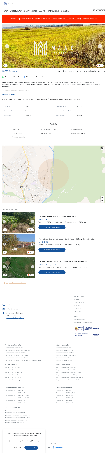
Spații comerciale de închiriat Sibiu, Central (17, 417)
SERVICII (77, 299)
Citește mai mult (8, 94)
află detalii (30, 433)
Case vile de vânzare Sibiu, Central (66, 355)
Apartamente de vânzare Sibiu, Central (16, 357)
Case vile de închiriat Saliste (64, 400)
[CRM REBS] (57, 447)
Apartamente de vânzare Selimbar (15, 352)
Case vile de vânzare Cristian (64, 360)
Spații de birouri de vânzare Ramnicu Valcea (69, 380)
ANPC (76, 316)
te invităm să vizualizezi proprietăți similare (74, 18)
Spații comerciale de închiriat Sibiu (15, 412)
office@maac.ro (12, 309)
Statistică (25, 441)
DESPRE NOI (79, 302)
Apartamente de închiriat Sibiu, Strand (16, 403)
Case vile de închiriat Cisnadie (64, 403)
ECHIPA (77, 305)
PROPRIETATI (79, 296)
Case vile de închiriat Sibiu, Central (66, 393)
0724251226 (10, 305)
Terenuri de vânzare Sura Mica (14, 370)
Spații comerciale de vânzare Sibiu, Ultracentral (70, 375)
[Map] (53, 174)
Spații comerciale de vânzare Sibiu (66, 367)
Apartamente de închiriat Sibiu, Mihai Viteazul (18, 398)
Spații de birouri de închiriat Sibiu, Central (17, 415)
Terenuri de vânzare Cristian (13, 377)
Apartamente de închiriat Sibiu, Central (16, 393)
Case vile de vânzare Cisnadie (64, 357)
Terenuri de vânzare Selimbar (13, 372)
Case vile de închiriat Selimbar (65, 395)
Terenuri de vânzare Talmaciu (36, 99)
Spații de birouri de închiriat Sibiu (14, 410)
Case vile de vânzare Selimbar (65, 350)
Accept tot (31, 448)
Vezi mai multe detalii (52, 227)
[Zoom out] (102, 200)
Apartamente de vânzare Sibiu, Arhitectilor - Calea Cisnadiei (23, 360)
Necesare (14, 441)
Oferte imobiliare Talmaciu (12, 99)
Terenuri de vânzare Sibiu (12, 367)
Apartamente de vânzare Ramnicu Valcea (17, 350)
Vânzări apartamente (13, 345)
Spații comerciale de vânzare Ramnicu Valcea (69, 377)
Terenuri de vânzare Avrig (12, 380)
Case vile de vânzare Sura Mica (65, 352)
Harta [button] (101, 65)
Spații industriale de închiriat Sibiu (15, 422)
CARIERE (77, 311)
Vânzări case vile (62, 345)
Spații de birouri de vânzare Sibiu (66, 370)
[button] (7, 46)
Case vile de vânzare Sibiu (63, 347)
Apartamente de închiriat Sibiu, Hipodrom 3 (18, 395)
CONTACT (77, 308)
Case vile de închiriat (64, 388)
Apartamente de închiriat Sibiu (14, 390)
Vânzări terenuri (11, 365)
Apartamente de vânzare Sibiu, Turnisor (17, 355)
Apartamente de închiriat (14, 388)
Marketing (35, 441)
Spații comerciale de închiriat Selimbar (16, 420)
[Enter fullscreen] (102, 148)
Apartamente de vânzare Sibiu (14, 347)
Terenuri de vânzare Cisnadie (13, 375)
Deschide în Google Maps (15, 318)
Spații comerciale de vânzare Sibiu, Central (68, 372)
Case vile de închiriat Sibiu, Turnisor (66, 398)
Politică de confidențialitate (84, 322)
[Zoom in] (102, 197)
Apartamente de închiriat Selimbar (15, 400)
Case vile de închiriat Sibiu (63, 390)
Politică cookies (79, 319)
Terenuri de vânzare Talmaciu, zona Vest (64, 99)
